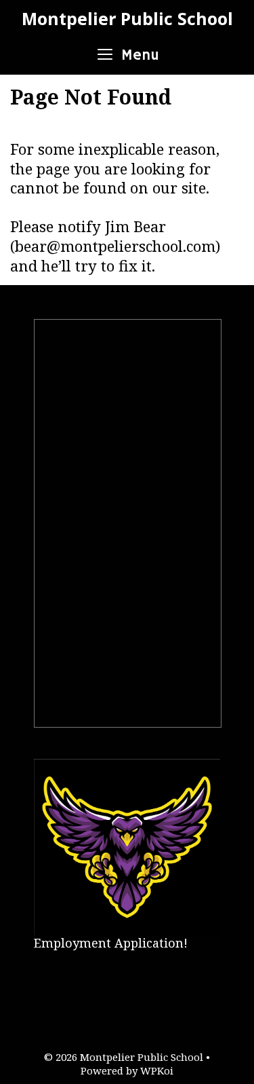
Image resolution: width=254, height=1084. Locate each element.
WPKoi (156, 1070)
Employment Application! (111, 943)
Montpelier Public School (127, 18)
